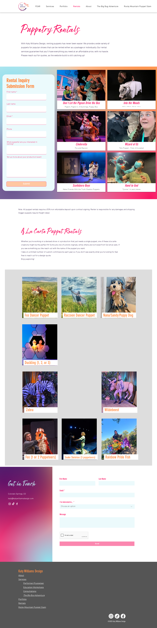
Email (9, 116)
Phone (9, 129)
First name (11, 92)
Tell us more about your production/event (24, 157)
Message (63, 514)
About (21, 575)
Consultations (29, 591)
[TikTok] (13, 503)
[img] (81, 89)
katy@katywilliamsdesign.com (21, 498)
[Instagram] (9, 503)
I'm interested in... (66, 502)
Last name (11, 104)
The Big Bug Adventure (34, 595)
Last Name (102, 479)
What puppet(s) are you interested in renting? (22, 143)
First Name (63, 479)
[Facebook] (17, 503)
